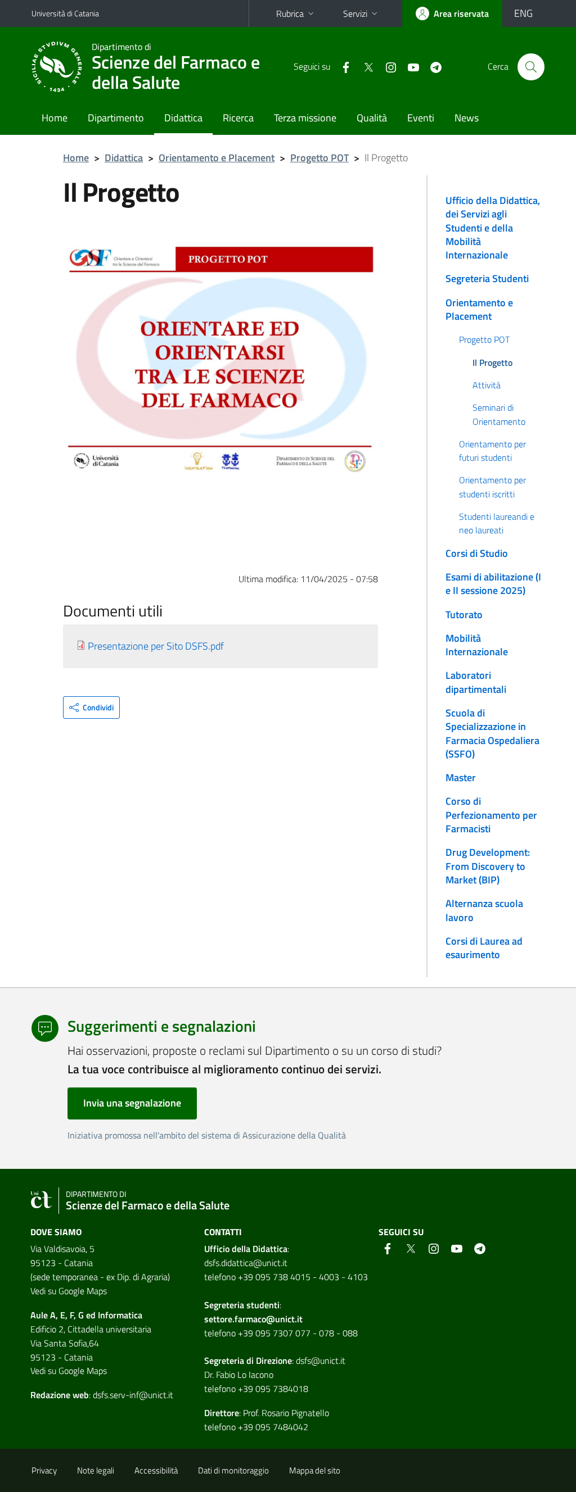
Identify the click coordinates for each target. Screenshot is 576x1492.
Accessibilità (156, 1470)
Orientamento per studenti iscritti (492, 486)
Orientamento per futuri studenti (492, 450)
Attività (486, 385)
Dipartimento (116, 117)
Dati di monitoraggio (233, 1470)
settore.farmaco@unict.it (253, 1319)
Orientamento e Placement (216, 157)
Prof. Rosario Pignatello (286, 1413)
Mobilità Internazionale (477, 645)
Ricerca (238, 117)
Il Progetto (492, 362)
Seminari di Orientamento (498, 414)
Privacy (44, 1470)
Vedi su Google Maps (68, 1291)
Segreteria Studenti (487, 278)
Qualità (372, 117)
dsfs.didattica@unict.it (245, 1262)
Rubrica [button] (290, 13)
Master (461, 777)
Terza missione (305, 117)
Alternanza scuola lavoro (484, 910)
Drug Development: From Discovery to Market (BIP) (488, 866)
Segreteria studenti (242, 1305)
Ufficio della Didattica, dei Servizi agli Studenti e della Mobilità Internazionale (493, 227)
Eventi (420, 117)
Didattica (183, 117)
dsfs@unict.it (320, 1360)
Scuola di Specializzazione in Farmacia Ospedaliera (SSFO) (492, 733)
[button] (91, 707)
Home (55, 117)
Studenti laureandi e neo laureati (496, 523)
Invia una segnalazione (132, 1102)
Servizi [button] (355, 13)
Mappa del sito (314, 1470)
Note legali (95, 1470)
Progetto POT (319, 157)
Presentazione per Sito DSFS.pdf (156, 646)
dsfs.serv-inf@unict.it (133, 1395)
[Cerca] (531, 66)
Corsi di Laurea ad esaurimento (484, 947)
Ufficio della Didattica (245, 1248)
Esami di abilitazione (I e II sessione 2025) (493, 583)
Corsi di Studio (477, 553)
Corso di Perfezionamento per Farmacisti (491, 814)
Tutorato (464, 614)
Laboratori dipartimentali (476, 682)
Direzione (274, 1360)
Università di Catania (65, 13)
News (466, 117)
